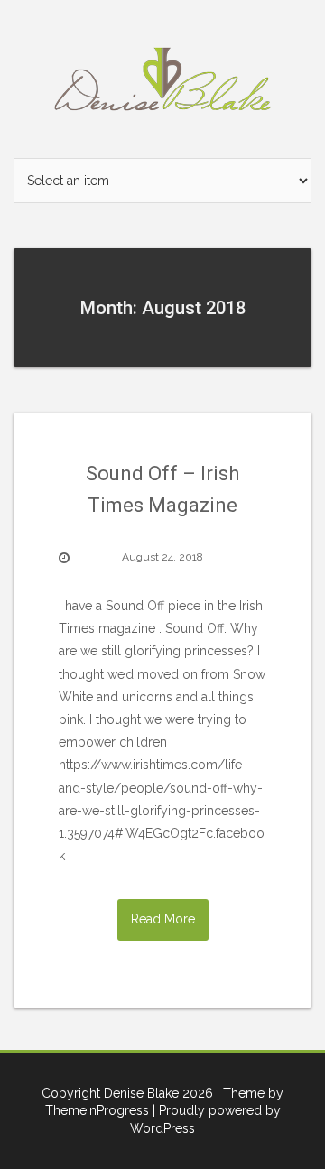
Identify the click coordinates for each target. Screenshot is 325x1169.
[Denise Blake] (162, 77)
